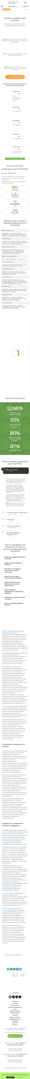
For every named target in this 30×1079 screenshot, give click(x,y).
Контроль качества (15, 1011)
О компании (15, 1003)
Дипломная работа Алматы (15, 1060)
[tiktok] (13, 996)
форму (11, 480)
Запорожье (23, 1043)
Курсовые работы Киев (15, 1050)
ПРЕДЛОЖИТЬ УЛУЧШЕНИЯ (15, 1036)
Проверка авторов (15, 1012)
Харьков (13, 1044)
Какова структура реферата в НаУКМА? (13, 563)
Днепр (21, 1044)
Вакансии (15, 1022)
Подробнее (19, 1077)
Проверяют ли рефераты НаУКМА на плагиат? (14, 598)
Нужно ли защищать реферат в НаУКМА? (13, 604)
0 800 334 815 (12, 6)
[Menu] (25, 2)
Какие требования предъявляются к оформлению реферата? (14, 591)
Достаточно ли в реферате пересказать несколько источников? (12, 570)
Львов (17, 1044)
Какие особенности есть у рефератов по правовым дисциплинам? (12, 584)
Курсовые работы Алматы (15, 1048)
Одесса (9, 1044)
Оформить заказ (6, 9)
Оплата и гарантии (15, 1017)
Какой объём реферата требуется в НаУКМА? (14, 557)
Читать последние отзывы (15, 158)
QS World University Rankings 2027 (12, 708)
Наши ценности (15, 1005)
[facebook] (16, 996)
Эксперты (15, 1024)
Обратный (26, 6)
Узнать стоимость (15, 77)
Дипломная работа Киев (15, 1061)
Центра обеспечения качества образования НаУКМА (13, 910)
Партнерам (15, 1021)
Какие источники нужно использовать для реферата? (13, 577)
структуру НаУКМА (9, 775)
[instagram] (19, 996)
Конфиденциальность (15, 1019)
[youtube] (10, 996)
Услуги (15, 1009)
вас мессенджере (21, 481)
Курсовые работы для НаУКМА (12, 955)
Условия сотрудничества (15, 1007)
